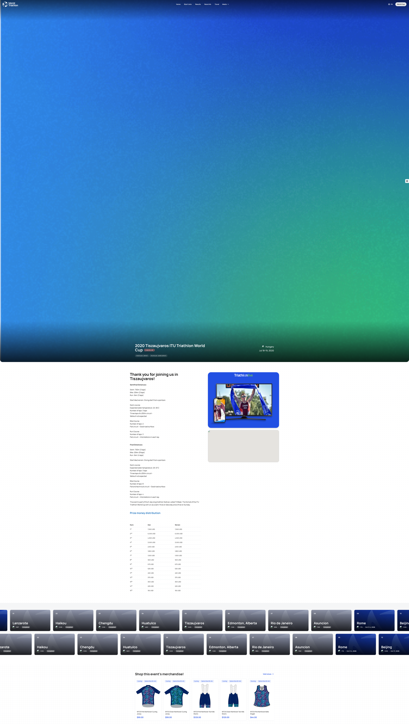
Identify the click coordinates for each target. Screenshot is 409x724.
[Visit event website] (407, 181)
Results (198, 4)
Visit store (267, 674)
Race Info (207, 4)
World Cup (401, 4)
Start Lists (188, 4)
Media (224, 4)
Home (178, 4)
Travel (217, 4)
